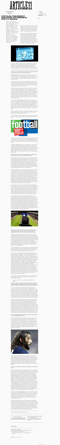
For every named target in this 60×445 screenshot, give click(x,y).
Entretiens (9, 12)
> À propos (40, 12)
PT (12, 13)
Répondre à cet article (16, 437)
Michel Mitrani (22, 391)
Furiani (18, 375)
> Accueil (40, 11)
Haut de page (40, 444)
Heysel (15, 375)
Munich (12, 375)
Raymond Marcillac (20, 100)
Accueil (43, 444)
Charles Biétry (18, 144)
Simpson (34, 374)
